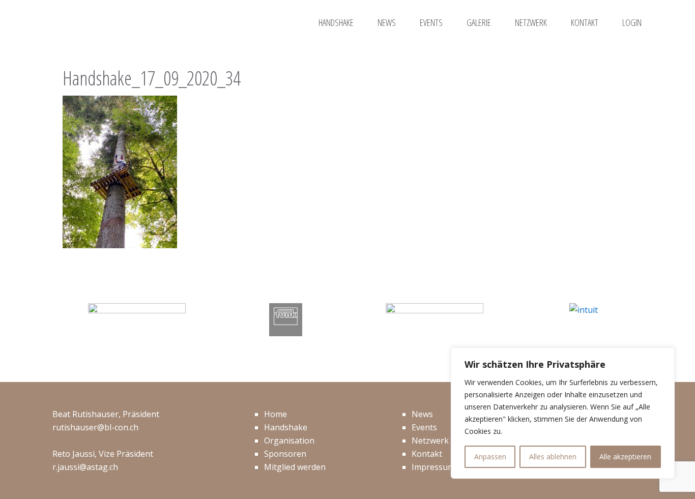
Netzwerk (430, 440)
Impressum (433, 467)
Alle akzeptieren (625, 456)
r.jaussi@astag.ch (85, 467)
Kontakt (427, 453)
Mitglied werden (295, 467)
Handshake (285, 427)
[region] (563, 413)
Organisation (289, 440)
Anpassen (490, 456)
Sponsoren (285, 453)
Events (424, 427)
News (422, 414)
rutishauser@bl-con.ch (95, 427)
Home (275, 414)
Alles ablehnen (552, 456)
